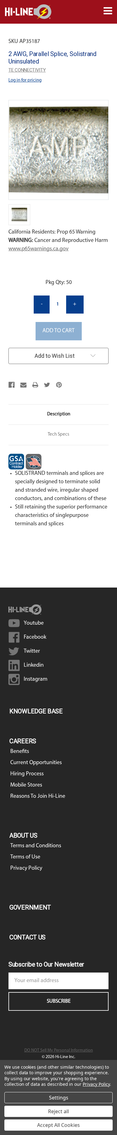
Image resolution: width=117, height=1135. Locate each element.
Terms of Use (25, 857)
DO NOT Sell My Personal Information (58, 1050)
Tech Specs (58, 434)
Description (58, 414)
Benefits (19, 751)
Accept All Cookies (58, 1125)
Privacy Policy (26, 868)
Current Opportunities (36, 763)
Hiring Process (27, 774)
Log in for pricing (24, 80)
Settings (58, 1097)
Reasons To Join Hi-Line (37, 796)
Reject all (58, 1111)
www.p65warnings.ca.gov (38, 249)
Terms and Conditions (35, 846)
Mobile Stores (26, 785)
